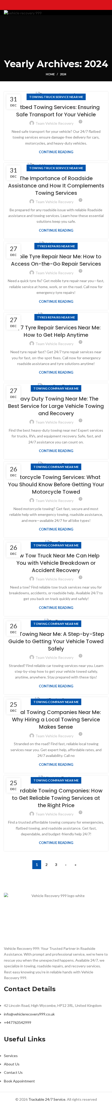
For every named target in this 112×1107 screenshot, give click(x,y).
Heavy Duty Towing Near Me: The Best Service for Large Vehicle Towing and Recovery (56, 406)
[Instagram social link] (56, 4)
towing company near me (56, 388)
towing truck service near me (56, 97)
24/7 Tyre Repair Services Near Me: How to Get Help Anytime (56, 331)
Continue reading (56, 152)
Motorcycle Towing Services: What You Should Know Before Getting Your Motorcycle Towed (56, 484)
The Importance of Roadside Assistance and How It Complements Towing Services (56, 186)
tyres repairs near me (56, 246)
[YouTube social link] (62, 4)
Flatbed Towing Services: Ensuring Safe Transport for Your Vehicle (56, 111)
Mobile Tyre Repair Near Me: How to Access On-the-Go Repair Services (56, 260)
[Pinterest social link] (69, 4)
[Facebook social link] (42, 4)
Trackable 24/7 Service (46, 1099)
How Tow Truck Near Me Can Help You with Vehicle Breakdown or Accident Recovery (56, 563)
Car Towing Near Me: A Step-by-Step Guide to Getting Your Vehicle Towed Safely (56, 641)
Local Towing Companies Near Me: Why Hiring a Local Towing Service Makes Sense (56, 720)
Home (50, 74)
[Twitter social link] (49, 4)
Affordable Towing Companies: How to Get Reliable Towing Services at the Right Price (56, 798)
